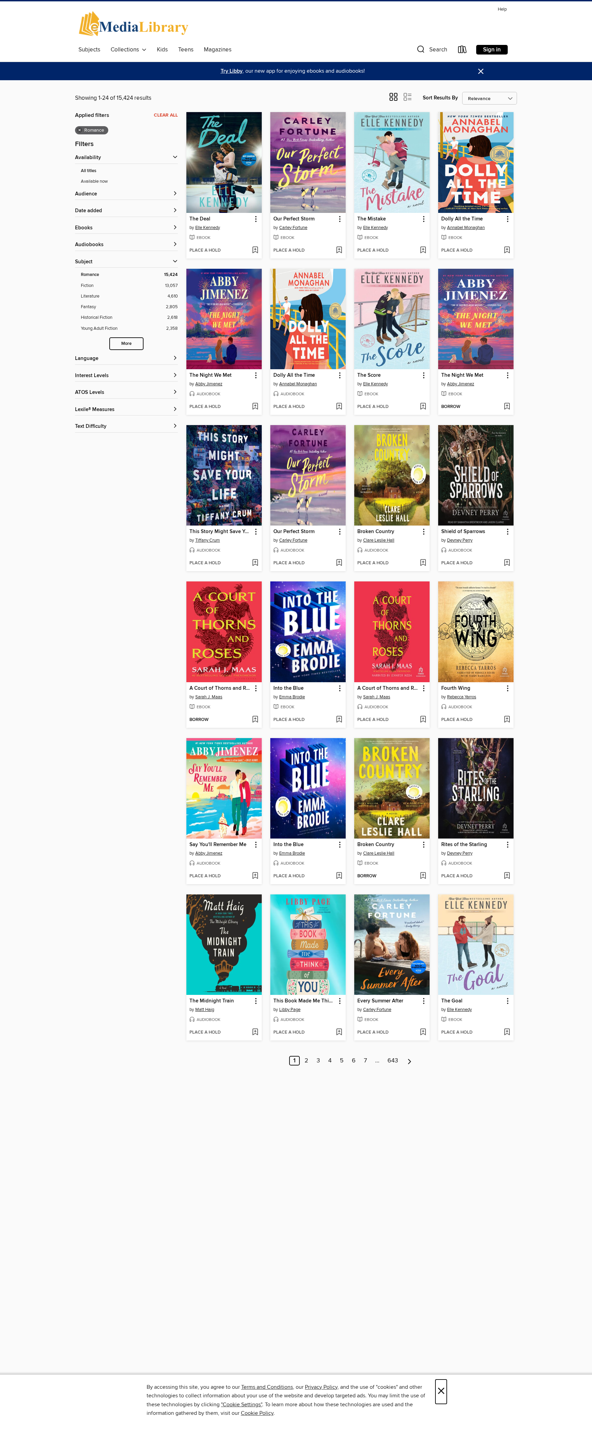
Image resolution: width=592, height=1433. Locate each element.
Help (502, 9)
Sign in (492, 49)
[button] (431, 51)
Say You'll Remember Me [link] (217, 845)
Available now (94, 181)
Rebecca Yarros (461, 697)
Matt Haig (204, 1009)
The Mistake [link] (371, 219)
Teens (186, 49)
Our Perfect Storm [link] (293, 219)
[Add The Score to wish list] (423, 406)
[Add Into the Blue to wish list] (339, 719)
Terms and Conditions (267, 1387)
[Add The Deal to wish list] (255, 250)
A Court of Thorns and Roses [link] (220, 688)
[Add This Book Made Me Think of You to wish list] (339, 1032)
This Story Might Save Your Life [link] (220, 532)
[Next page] (409, 1061)
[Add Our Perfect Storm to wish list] (339, 250)
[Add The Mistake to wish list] (423, 250)
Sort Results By (440, 98)
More (126, 344)
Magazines (218, 49)
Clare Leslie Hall (378, 540)
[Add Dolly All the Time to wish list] (507, 250)
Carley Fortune (293, 227)
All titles (88, 171)
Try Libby (232, 71)
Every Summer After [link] (380, 1001)
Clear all (166, 115)
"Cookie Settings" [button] (241, 1404)
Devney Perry (459, 540)
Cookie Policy (257, 1413)
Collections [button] (126, 49)
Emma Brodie (292, 697)
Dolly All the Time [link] (462, 219)
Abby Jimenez (208, 384)
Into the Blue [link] (288, 688)
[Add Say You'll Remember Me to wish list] (255, 876)
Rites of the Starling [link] (464, 845)
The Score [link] (369, 375)
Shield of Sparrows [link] (463, 532)
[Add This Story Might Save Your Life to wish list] (255, 563)
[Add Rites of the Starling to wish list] (507, 876)
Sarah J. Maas (208, 697)
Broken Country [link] (375, 532)
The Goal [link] (452, 1001)
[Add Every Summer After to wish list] (423, 1032)
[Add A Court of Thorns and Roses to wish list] (255, 719)
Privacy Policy (321, 1387)
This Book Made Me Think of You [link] (304, 1001)
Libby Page (289, 1009)
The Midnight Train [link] (211, 1001)
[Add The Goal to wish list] (507, 1032)
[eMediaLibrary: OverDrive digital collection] (134, 23)
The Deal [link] (199, 219)
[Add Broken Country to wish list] (423, 563)
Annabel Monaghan (466, 227)
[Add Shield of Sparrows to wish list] (507, 563)
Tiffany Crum (207, 540)
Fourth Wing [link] (455, 688)
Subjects (89, 49)
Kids (162, 49)
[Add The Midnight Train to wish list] (255, 1032)
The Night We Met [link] (210, 375)
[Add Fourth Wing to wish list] (507, 719)
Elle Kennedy (207, 227)
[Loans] (462, 51)
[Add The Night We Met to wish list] (255, 406)
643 (392, 1060)
